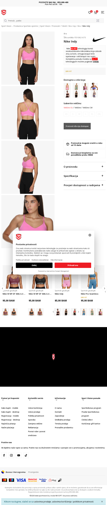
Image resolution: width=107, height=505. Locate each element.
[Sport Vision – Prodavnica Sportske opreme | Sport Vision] (3, 12)
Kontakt (58, 412)
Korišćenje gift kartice (91, 423)
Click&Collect (87, 419)
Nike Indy (59, 293)
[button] (22, 285)
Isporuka (31, 419)
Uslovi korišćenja (35, 408)
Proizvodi (56, 26)
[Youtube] (18, 455)
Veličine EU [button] (68, 108)
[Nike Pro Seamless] (92, 277)
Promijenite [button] (33, 472)
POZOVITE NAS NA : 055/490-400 (53, 2)
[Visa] (21, 479)
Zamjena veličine (35, 423)
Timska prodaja (61, 423)
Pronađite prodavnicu (64, 427)
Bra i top (72, 26)
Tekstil (64, 26)
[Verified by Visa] (43, 479)
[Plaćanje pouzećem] (60, 479)
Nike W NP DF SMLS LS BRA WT (14, 293)
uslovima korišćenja (61, 501)
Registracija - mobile (10, 416)
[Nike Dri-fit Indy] (74, 311)
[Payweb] (52, 479)
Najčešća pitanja (8, 423)
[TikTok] (26, 455)
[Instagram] (11, 455)
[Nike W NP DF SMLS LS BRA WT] (14, 277)
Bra (79, 26)
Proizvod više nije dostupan (77, 126)
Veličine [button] (78, 108)
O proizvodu (70, 166)
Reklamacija (33, 427)
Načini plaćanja (7, 427)
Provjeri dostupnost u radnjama (82, 185)
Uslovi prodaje (34, 412)
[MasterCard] (4, 479)
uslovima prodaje (42, 501)
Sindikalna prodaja (62, 419)
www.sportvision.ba (42, 496)
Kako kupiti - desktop (10, 412)
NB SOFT (58, 496)
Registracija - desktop (10, 419)
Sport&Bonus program (91, 408)
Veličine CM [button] (87, 108)
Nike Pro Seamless (89, 293)
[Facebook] (4, 455)
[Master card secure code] (32, 479)
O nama (58, 408)
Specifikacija (71, 175)
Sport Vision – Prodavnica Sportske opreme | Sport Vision (25, 26)
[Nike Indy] (66, 277)
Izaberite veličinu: (73, 103)
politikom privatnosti (83, 501)
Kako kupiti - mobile (9, 408)
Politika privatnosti (36, 416)
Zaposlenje (59, 416)
